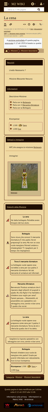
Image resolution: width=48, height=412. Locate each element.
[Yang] (20, 125)
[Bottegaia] (24, 177)
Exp (19, 129)
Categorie (10, 377)
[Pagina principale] (6, 51)
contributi (7, 31)
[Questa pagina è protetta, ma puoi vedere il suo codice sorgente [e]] (24, 24)
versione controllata (16, 40)
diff (5, 34)
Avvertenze (29, 399)
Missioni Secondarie (29, 50)
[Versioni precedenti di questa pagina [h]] (29, 24)
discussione (38, 29)
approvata (9, 43)
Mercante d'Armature (30, 105)
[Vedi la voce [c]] (5, 24)
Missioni (14, 50)
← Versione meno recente (16, 34)
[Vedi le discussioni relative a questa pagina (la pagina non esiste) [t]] (10, 24)
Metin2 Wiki (18, 4)
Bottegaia (27, 102)
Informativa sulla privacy (17, 396)
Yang (25, 125)
